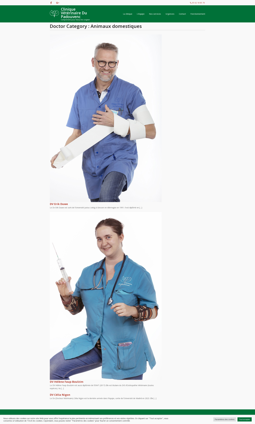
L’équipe (140, 13)
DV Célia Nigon (60, 395)
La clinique (127, 13)
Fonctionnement (197, 13)
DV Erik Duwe (59, 204)
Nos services (155, 13)
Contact (182, 13)
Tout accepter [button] (244, 419)
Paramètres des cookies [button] (225, 419)
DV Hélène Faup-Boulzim (66, 382)
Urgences (169, 13)
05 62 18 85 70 (198, 2)
